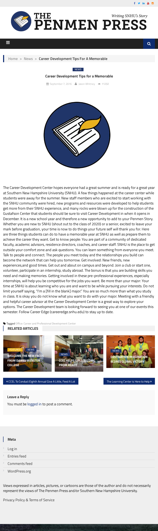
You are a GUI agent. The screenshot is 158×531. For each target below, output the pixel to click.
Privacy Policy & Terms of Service (29, 500)
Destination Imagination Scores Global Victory (129, 359)
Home (13, 58)
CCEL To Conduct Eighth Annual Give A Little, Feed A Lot (41, 381)
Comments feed (20, 463)
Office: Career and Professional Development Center (46, 323)
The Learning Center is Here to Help (128, 381)
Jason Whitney (87, 84)
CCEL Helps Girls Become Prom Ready (77, 363)
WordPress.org (19, 471)
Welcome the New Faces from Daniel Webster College (25, 360)
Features (15, 350)
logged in (34, 404)
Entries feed (17, 456)
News (28, 58)
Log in (12, 448)
